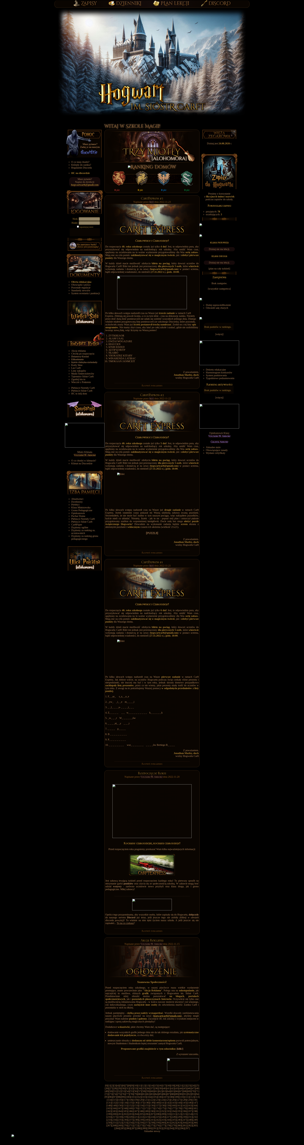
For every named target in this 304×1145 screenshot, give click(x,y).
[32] (131, 1088)
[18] (168, 1085)
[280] (179, 1125)
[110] (181, 1097)
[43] (177, 1088)
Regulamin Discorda (81, 167)
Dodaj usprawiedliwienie (218, 305)
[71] (197, 1091)
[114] (109, 1099)
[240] (146, 1119)
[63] (164, 1091)
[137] (141, 1102)
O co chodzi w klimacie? (83, 460)
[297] (187, 1128)
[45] (185, 1088)
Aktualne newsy (152, 1131)
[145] (184, 1102)
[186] (130, 1111)
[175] (162, 1108)
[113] (197, 1097)
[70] (193, 1091)
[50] (111, 1091)
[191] (157, 1111)
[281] (184, 1125)
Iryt (151, 202)
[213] (184, 1114)
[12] (144, 1085)
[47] (193, 1088)
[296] (181, 1128)
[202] (125, 1114)
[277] (162, 1125)
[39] (160, 1088)
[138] (146, 1102)
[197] (189, 1111)
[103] (144, 1097)
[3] (115, 1085)
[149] (114, 1105)
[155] (146, 1105)
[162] (184, 1105)
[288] (138, 1128)
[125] (167, 1099)
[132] (114, 1102)
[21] (181, 1085)
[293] (165, 1128)
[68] (185, 1091)
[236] (125, 1119)
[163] (189, 1105)
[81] (144, 1094)
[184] (119, 1111)
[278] (168, 1125)
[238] (136, 1119)
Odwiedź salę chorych (217, 308)
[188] (141, 1111)
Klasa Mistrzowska (80, 507)
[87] (168, 1094)
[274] (146, 1125)
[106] (160, 1097)
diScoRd (220, 3)
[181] (195, 1108)
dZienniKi (128, 3)
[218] (119, 1117)
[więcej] (219, 334)
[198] (195, 1111)
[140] (157, 1102)
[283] (195, 1125)
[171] (141, 1108)
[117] (125, 1099)
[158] (162, 1105)
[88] (173, 1094)
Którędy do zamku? (81, 164)
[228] (173, 1117)
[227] (168, 1117)
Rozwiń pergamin (152, 385)
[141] (162, 1102)
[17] (164, 1085)
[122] (151, 1099)
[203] (130, 1114)
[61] (156, 1091)
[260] (162, 1122)
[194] (173, 1111)
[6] (123, 1085)
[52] (119, 1091)
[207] (152, 1114)
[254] (130, 1122)
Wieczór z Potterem (81, 382)
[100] (127, 1097)
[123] (157, 1099)
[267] (109, 1125)
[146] (189, 1102)
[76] (123, 1094)
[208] (157, 1114)
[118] (130, 1099)
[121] (146, 1099)
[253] (125, 1122)
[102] (138, 1097)
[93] (193, 1094)
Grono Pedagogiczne (81, 510)
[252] (119, 1122)
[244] (168, 1119)
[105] (154, 1097)
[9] (132, 1085)
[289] (144, 1128)
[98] (119, 1097)
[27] (111, 1088)
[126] (173, 1099)
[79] (135, 1094)
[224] (152, 1117)
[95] (106, 1097)
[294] (171, 1128)
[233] (109, 1119)
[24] (193, 1085)
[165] (109, 1108)
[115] (114, 1099)
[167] (119, 1108)
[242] (157, 1119)
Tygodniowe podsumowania (220, 378)
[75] (119, 1094)
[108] (171, 1097)
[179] (184, 1108)
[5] (120, 1085)
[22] (185, 1085)
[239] (141, 1119)
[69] (189, 1091)
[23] (189, 1085)
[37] (152, 1088)
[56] (135, 1091)
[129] (189, 1099)
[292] (160, 1128)
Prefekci (75, 504)
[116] (119, 1099)
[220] (130, 1117)
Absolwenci (77, 499)
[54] (127, 1091)
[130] (194, 1099)
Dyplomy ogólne (79, 527)
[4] (117, 1085)
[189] (146, 1111)
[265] (189, 1122)
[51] (115, 1091)
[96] (111, 1097)
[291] (154, 1128)
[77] (127, 1094)
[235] (119, 1119)
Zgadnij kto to (78, 379)
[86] (164, 1094)
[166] (114, 1108)
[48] (197, 1088)
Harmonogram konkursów (219, 372)
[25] (197, 1085)
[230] (184, 1117)
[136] (136, 1102)
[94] (197, 1094)
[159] (168, 1105)
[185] (125, 1111)
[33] (135, 1088)
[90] (181, 1094)
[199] (109, 1114)
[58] (144, 1091)
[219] (125, 1117)
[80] (140, 1094)
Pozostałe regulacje (80, 287)
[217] (114, 1117)
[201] (120, 1114)
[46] (189, 1088)
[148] (109, 1105)
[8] (129, 1085)
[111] (186, 1097)
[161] (179, 1105)
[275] (152, 1125)
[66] (177, 1091)
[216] (109, 1117)
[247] (184, 1119)
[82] (148, 1094)
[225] (157, 1117)
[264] (184, 1122)
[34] (140, 1088)
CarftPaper (76, 524)
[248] (189, 1119)
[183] (114, 1111)
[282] (189, 1125)
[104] (149, 1097)
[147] (195, 1102)
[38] (156, 1088)
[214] (189, 1114)
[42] (173, 1088)
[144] (179, 1102)
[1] (109, 1085)
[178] (179, 1108)
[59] (148, 1091)
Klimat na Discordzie (81, 463)
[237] (130, 1119)
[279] (173, 1125)
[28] (115, 1088)
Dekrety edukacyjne (216, 369)
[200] (114, 1114)
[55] (131, 1091)
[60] (152, 1091)
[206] (146, 1114)
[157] (157, 1105)
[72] (107, 1094)
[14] (152, 1085)
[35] (144, 1088)
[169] (130, 1108)
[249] (195, 1119)
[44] (181, 1088)
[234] (114, 1119)
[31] (127, 1088)
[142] (168, 1102)
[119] (135, 1099)
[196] (184, 1111)
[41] (168, 1088)
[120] (140, 1099)
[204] (136, 1114)
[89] (177, 1094)
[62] (160, 1091)
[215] (195, 1114)
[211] (173, 1114)
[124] (162, 1099)
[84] (156, 1094)
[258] (152, 1122)
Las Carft (76, 368)
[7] (126, 1085)
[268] (114, 1125)
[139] (152, 1102)
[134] (125, 1102)
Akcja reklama (78, 350)
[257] (146, 1122)
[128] (184, 1099)
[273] (141, 1125)
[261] (168, 1122)
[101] (133, 1097)
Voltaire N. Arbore (151, 776)
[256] (141, 1122)
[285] (122, 1128)
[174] (157, 1108)
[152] (130, 1105)
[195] (179, 1111)
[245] (173, 1119)
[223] (146, 1117)
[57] (140, 1091)
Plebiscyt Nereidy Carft (83, 388)
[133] (119, 1102)
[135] (130, 1102)
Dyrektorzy (77, 501)
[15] (156, 1085)
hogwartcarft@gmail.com (164, 269)
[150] (119, 1105)
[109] (176, 1097)
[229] (179, 1117)
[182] (109, 1111)
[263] (179, 1122)
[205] (141, 1114)
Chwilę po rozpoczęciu (82, 353)
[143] (173, 1102)
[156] (152, 1105)
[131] (109, 1102)
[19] (172, 1085)
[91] (185, 1094)
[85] (160, 1094)
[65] (173, 1091)
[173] (152, 1108)
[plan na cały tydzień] (219, 268)
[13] (148, 1085)
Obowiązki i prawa (80, 284)
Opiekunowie (78, 513)
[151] (125, 1105)
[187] (136, 1111)
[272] (136, 1125)
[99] (123, 1097)
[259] (157, 1122)
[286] (127, 1128)
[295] (176, 1128)
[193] (168, 1111)
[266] (195, 1122)
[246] (179, 1119)
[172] (146, 1108)
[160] (173, 1105)
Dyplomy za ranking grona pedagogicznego (84, 537)
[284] (117, 1128)
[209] (163, 1114)
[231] (189, 1117)
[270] (125, 1125)
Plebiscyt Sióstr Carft (81, 390)
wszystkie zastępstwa (219, 288)
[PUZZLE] (152, 533)
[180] (189, 1108)
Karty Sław (77, 365)
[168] (125, 1108)
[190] (152, 1111)
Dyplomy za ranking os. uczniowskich (83, 531)
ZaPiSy (89, 3)
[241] (152, 1119)
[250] (109, 1122)
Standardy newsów (80, 290)
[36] (148, 1088)
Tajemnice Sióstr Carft (82, 376)
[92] (189, 1094)
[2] (112, 1085)
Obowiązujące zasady (217, 450)
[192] (162, 1111)
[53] (123, 1091)
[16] (160, 1085)
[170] (136, 1108)
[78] (131, 1094)
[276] (157, 1125)
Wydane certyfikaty (215, 453)
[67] (181, 1091)
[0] (106, 1085)
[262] (173, 1122)
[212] (179, 1114)
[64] (168, 1091)
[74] (115, 1094)
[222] (141, 1117)
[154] (141, 1105)
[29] (119, 1088)
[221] (136, 1117)
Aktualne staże (213, 447)
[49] (107, 1091)
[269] (119, 1125)
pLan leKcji (175, 3)
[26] (107, 1088)
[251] (114, 1122)
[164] (195, 1105)
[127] (178, 1099)
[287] (133, 1128)
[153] (136, 1105)
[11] (140, 1085)
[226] (162, 1117)
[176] (168, 1108)
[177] (173, 1108)
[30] (123, 1088)
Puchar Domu (78, 516)
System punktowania (216, 375)
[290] (149, 1128)
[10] (135, 1085)
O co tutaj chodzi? (80, 162)
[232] (195, 1117)
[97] (115, 1097)
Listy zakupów (78, 370)
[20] (176, 1085)
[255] (136, 1122)
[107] (165, 1097)
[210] (168, 1114)
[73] (111, 1094)
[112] (191, 1097)
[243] (162, 1119)
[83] (152, 1094)
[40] (164, 1088)
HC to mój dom (79, 393)
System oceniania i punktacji (85, 293)
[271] (130, 1125)
